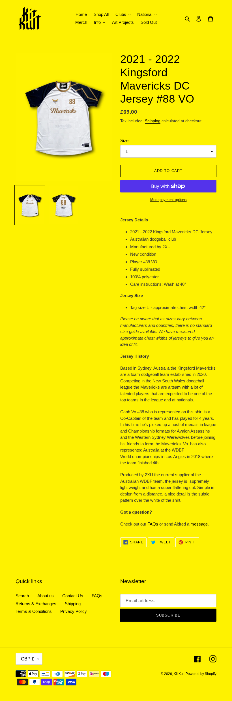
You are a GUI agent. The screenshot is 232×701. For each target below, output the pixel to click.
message (199, 524)
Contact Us (72, 595)
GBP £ (27, 658)
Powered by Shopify (201, 674)
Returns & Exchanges (36, 603)
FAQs (152, 524)
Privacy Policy (73, 611)
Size (124, 140)
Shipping (152, 120)
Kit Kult (179, 674)
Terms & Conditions (34, 611)
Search (22, 595)
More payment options (168, 200)
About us (45, 595)
